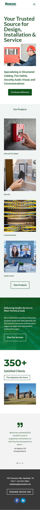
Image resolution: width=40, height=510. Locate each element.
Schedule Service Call (20, 491)
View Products (20, 285)
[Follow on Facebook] (17, 500)
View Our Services (15, 337)
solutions (13, 484)
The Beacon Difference (20, 92)
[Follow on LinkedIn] (23, 500)
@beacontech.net (24, 484)
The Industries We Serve (17, 377)
